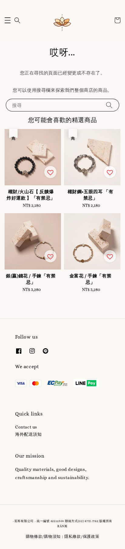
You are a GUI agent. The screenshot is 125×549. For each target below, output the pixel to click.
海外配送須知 (28, 434)
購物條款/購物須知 (43, 536)
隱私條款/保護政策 (81, 536)
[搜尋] (109, 105)
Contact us (26, 427)
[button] (7, 20)
